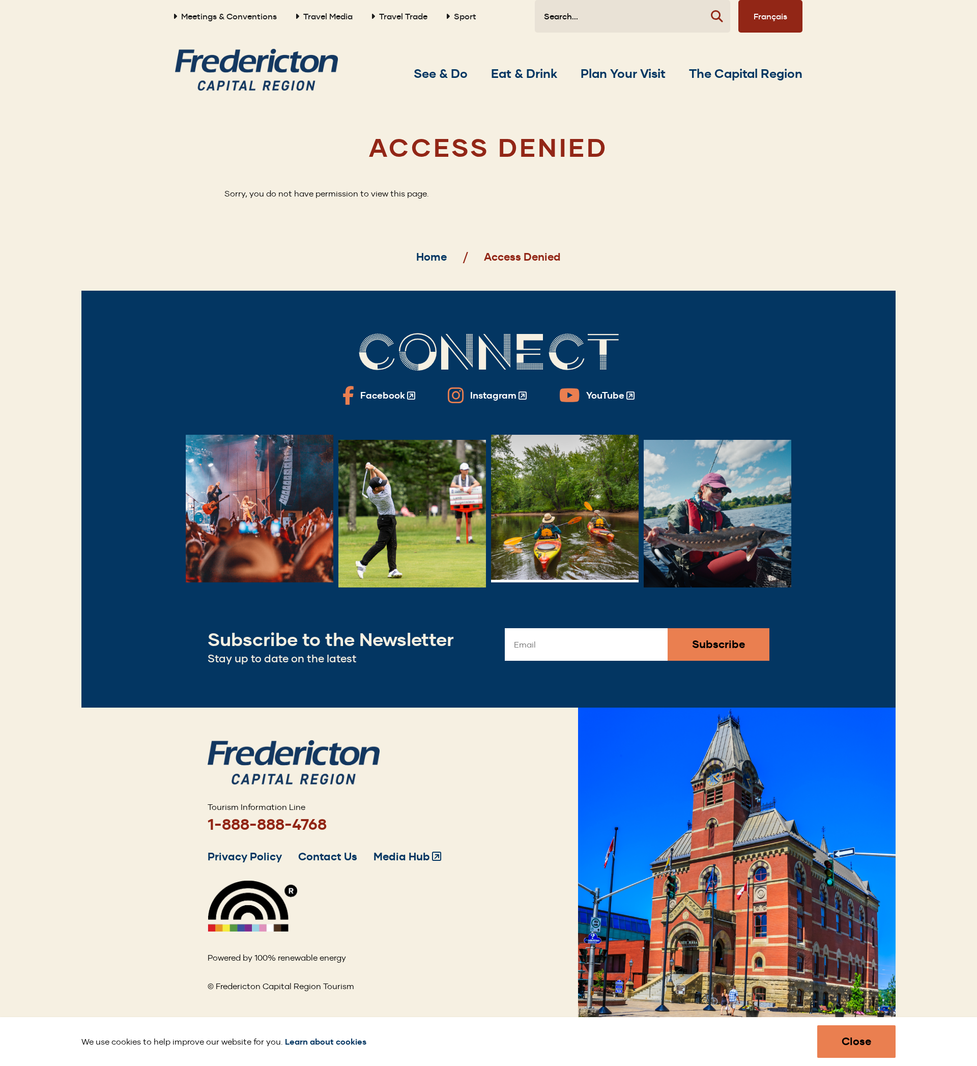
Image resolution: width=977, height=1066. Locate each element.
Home (431, 257)
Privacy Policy (245, 856)
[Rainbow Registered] (252, 928)
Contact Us (327, 856)
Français (770, 16)
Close (856, 1041)
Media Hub (407, 856)
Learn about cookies (325, 1041)
